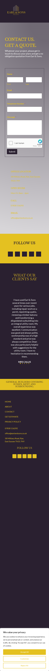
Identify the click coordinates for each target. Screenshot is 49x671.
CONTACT (9, 411)
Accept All (24, 652)
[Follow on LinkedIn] (24, 254)
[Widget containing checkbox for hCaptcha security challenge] (24, 143)
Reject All (24, 665)
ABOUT (8, 406)
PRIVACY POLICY (13, 421)
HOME (8, 401)
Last (27, 84)
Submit (12, 151)
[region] (24, 649)
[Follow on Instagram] (17, 254)
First (9, 84)
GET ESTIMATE (11, 416)
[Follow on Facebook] (10, 254)
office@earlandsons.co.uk (22, 218)
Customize (24, 659)
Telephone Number (16, 103)
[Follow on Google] (31, 254)
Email (10, 90)
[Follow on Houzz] (38, 254)
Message (11, 117)
